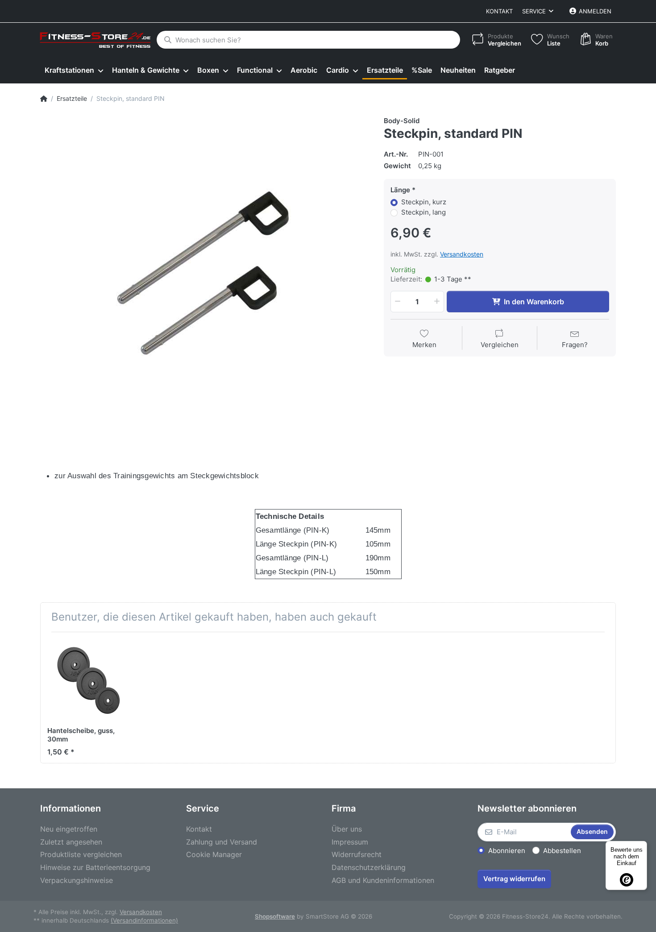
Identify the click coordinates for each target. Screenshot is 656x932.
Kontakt (499, 11)
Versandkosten (461, 254)
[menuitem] (74, 70)
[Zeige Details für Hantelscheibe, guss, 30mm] (88, 680)
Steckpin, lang (423, 212)
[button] (397, 301)
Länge (400, 190)
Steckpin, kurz (423, 202)
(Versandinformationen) (144, 920)
